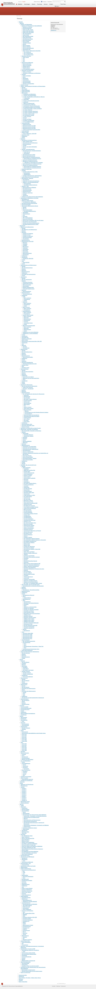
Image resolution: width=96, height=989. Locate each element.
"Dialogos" (26, 554)
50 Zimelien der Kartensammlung (28, 274)
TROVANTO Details (27, 42)
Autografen (25, 437)
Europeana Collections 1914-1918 (30, 917)
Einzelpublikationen (27, 311)
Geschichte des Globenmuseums (28, 688)
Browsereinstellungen (27, 28)
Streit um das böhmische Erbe (28, 838)
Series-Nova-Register (27, 455)
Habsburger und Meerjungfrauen (30, 580)
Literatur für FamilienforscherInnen (30, 159)
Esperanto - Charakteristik (28, 388)
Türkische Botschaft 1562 (29, 472)
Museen (33, 4)
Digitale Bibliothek (24, 896)
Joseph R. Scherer (27, 407)
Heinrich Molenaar (27, 403)
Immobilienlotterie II (28, 517)
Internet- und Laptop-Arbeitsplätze (30, 146)
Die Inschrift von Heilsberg (29, 542)
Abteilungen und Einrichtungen (27, 784)
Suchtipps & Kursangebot (26, 776)
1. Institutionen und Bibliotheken (29, 94)
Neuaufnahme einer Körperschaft (29, 221)
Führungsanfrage (25, 724)
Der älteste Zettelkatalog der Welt (29, 847)
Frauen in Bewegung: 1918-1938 (29, 133)
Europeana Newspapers (28, 919)
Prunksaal (23, 660)
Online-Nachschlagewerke (27, 650)
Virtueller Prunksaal (26, 671)
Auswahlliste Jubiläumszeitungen (30, 184)
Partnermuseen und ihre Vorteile (28, 952)
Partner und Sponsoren (25, 972)
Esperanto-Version (25, 426)
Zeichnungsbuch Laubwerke (29, 478)
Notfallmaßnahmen (26, 884)
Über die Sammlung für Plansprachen (29, 386)
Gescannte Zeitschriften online (28, 425)
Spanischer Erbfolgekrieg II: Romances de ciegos (34, 568)
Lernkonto (25, 772)
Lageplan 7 (24, 796)
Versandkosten (26, 238)
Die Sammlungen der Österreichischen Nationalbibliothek (34, 814)
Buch (24, 871)
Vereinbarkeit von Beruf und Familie (28, 866)
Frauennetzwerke (25, 130)
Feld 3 (25, 647)
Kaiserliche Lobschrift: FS (29, 628)
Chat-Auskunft (27, 153)
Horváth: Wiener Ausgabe (28, 315)
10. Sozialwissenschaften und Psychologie (31, 107)
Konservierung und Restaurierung (29, 869)
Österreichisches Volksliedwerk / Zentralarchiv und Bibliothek (36, 825)
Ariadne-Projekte (25, 132)
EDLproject (25, 933)
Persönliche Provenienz (27, 282)
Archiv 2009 (24, 739)
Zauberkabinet (27, 482)
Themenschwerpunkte (27, 294)
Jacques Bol (26, 395)
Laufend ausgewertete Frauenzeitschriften (31, 129)
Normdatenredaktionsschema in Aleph (30, 224)
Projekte (23, 259)
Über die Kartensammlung (27, 267)
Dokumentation (26, 286)
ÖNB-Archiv (25, 442)
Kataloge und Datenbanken (26, 24)
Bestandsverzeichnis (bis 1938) (29, 125)
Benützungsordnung (27, 144)
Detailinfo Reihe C (26, 67)
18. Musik (25, 117)
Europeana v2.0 (26, 921)
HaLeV (24, 596)
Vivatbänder (25, 248)
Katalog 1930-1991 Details (28, 31)
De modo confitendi (28, 572)
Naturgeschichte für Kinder (29, 574)
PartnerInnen (25, 766)
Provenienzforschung (25, 709)
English (23, 1)
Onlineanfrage (25, 964)
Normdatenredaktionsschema (30, 211)
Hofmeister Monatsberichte (27, 362)
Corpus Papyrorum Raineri (28, 376)
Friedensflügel (26, 668)
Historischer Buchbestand (28, 876)
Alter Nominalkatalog (27, 33)
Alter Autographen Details (28, 36)
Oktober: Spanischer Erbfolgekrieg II (31, 566)
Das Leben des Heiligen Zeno (30, 522)
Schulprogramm (24, 726)
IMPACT (24, 922)
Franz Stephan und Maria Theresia (31, 507)
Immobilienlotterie (27, 516)
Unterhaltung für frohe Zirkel (29, 520)
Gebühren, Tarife (25, 186)
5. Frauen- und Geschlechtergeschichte (31, 100)
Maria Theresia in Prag (28, 501)
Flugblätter (25, 245)
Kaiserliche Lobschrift (28, 616)
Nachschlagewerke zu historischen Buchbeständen (33, 585)
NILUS (24, 379)
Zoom (24, 695)
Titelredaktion (25, 212)
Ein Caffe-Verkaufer (28, 510)
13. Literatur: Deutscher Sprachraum (30, 111)
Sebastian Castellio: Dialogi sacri (30, 553)
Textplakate (25, 244)
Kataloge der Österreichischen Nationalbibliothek (32, 25)
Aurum (23, 755)
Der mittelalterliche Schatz (27, 835)
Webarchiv (24, 345)
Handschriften (25, 433)
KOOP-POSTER (26, 262)
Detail (24, 693)
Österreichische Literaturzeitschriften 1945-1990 (32, 341)
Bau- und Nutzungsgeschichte (29, 641)
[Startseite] (16, 4)
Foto (24, 873)
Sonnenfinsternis (27, 601)
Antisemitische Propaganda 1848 (30, 503)
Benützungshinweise (27, 63)
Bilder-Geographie (27, 509)
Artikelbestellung (27, 174)
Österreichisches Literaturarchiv (30, 821)
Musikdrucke (21, 976)
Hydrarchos (26, 562)
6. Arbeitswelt (25, 102)
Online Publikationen (27, 909)
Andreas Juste (27, 401)
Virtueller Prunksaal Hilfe (28, 674)
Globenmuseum (24, 684)
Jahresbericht (24, 830)
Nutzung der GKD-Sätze (28, 219)
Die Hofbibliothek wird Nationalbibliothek (30, 851)
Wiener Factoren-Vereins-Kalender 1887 (32, 563)
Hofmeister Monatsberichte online (30, 363)
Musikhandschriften (23, 975)
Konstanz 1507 (27, 514)
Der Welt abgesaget (28, 488)
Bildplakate (25, 242)
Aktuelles (23, 87)
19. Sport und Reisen (27, 119)
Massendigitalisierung (27, 900)
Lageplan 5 (24, 793)
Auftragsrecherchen (27, 191)
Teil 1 (24, 58)
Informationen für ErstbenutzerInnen (29, 140)
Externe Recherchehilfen (28, 357)
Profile (24, 296)
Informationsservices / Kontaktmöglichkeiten (32, 150)
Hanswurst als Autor (28, 504)
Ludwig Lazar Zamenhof (28, 387)
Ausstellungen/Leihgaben (27, 880)
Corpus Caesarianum (28, 474)
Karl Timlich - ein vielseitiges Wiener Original (33, 583)
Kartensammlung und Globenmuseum (28, 265)
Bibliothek (20, 4)
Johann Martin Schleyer (28, 408)
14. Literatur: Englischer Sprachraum (30, 112)
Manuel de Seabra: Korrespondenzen (31, 415)
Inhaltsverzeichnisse (27, 124)
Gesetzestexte (26, 79)
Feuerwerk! (26, 486)
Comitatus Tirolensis (28, 537)
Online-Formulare (24, 777)
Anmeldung (25, 771)
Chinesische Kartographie (29, 626)
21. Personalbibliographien (28, 121)
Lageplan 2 (24, 789)
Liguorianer (26, 480)
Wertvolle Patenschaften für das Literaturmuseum (32, 971)
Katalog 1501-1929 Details (28, 32)
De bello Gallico (27, 471)
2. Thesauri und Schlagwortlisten (29, 95)
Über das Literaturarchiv (27, 279)
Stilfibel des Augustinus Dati (29, 470)
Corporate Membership (26, 956)
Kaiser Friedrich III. (26, 837)
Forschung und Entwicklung (27, 910)
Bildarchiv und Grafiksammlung (27, 226)
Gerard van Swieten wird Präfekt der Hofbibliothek (32, 846)
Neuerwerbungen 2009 (27, 635)
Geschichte (25, 216)
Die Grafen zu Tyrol (28, 533)
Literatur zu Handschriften (28, 451)
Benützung (23, 138)
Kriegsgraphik (25, 251)
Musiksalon (24, 361)
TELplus (24, 934)
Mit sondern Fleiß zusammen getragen (32, 557)
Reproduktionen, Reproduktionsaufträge (31, 589)
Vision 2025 (24, 833)
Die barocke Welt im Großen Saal (29, 844)
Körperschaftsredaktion (27, 209)
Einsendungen (26, 254)
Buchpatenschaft (25, 879)
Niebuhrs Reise (27, 545)
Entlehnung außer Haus (27, 169)
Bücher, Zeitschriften (23, 981)
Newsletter (49, 1)
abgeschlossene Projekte (28, 925)
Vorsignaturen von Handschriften (29, 446)
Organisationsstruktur (26, 897)
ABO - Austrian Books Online (28, 913)
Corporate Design (25, 864)
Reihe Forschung (26, 307)
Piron (25, 405)
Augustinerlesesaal (26, 639)
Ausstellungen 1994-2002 (28, 258)
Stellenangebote (24, 867)
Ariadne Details (26, 35)
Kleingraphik (25, 250)
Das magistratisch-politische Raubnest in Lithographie (35, 539)
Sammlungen (27, 4)
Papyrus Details (26, 41)
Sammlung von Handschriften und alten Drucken (31, 428)
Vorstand (23, 958)
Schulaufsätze (25, 249)
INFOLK (24, 44)
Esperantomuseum (25, 699)
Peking (25, 605)
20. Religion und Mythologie (28, 120)
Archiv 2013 (24, 734)
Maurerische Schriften (28, 524)
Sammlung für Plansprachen (26, 384)
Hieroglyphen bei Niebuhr (29, 547)
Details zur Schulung (27, 71)
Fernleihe (24, 170)
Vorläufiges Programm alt (27, 891)
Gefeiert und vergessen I (29, 528)
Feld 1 (25, 643)
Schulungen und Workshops (27, 70)
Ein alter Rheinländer (28, 512)
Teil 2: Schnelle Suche (28, 53)
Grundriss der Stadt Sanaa (29, 546)
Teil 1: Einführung (27, 52)
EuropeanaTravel (26, 930)
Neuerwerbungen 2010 (27, 637)
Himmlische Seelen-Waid (29, 492)
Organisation (23, 806)
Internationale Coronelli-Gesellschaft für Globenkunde (33, 697)
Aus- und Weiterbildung (25, 760)
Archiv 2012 (24, 735)
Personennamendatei (26, 204)
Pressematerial (25, 731)
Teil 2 (24, 59)
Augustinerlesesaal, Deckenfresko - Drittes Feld (33, 646)
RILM (23, 366)
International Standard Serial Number (29, 203)
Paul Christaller (27, 397)
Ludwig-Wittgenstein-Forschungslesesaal (30, 177)
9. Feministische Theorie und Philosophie (31, 106)
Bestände (24, 230)
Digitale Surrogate (26, 906)
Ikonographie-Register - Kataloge (29, 458)
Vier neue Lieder (27, 499)
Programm (24, 893)
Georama (26, 559)
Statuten (23, 959)
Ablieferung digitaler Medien (27, 200)
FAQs (24, 775)
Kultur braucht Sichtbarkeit (27, 854)
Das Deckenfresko (26, 642)
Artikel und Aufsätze (27, 75)
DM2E (24, 915)
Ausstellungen (24, 257)
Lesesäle (24, 145)
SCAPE (24, 923)
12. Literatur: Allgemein (27, 109)
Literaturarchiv (24, 276)
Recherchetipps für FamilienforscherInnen (31, 157)
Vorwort (24, 812)
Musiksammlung (24, 349)
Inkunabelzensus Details (28, 38)
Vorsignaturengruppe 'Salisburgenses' (30, 449)
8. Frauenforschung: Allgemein (29, 104)
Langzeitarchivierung (26, 902)
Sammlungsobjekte (27, 82)
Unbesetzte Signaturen (28, 434)
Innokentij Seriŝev (27, 417)
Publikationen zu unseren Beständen (30, 333)
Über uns (57, 6)
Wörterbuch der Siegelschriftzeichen (31, 603)
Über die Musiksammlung (27, 351)
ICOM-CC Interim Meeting (27, 888)
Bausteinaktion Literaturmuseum (28, 969)
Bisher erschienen (27, 297)
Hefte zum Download (27, 65)
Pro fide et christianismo (29, 484)
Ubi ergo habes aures (28, 532)
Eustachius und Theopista (29, 555)
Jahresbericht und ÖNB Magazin (27, 856)
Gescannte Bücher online (27, 424)
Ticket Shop (63, 4)
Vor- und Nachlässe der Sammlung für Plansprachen (33, 393)
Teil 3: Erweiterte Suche (28, 54)
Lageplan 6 (24, 795)
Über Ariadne (24, 88)
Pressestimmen (27, 299)
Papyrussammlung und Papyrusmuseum (32, 819)
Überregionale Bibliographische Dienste (30, 205)
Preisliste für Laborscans (28, 236)
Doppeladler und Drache (29, 610)
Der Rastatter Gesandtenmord (30, 541)
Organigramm (24, 808)
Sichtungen (25, 301)
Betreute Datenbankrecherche (29, 155)
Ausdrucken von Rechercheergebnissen (31, 180)
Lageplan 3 (24, 791)
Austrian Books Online (25, 940)
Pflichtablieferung (25, 199)
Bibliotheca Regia (25, 841)
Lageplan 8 (24, 797)
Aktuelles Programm (26, 727)
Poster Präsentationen (26, 894)
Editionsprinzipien (27, 319)
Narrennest (26, 479)
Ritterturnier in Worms (28, 500)
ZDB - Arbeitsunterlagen (28, 217)
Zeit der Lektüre (25, 850)
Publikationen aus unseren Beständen (30, 332)
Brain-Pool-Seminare (26, 770)
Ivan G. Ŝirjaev (27, 418)
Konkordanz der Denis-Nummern (29, 447)
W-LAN (24, 148)
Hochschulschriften (26, 81)
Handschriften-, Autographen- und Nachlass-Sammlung (35, 816)
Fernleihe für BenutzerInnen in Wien (30, 171)
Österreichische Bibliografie (27, 62)
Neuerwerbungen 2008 (27, 634)
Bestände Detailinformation (28, 287)
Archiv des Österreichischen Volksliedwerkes (30, 651)
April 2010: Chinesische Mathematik (31, 622)
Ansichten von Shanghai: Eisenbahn (31, 609)
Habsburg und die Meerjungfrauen (31, 581)
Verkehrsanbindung (25, 802)
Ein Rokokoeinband (28, 491)
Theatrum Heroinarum (28, 576)
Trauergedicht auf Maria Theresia (30, 513)
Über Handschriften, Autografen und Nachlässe (31, 430)
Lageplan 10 (24, 800)
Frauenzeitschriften (26, 123)
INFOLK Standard (26, 45)
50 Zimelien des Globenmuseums (29, 691)
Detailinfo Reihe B (26, 66)
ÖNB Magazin (24, 859)
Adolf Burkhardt (27, 396)
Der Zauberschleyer (28, 496)
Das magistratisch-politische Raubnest (31, 538)
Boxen (24, 877)
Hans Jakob (26, 420)
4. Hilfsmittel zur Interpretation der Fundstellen (33, 162)
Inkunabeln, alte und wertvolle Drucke (28, 464)
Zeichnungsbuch (27, 476)
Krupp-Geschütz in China (29, 612)
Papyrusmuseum (24, 677)
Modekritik (26, 570)
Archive (24, 439)
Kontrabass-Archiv (25, 367)
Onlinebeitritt (24, 955)
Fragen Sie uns (27, 152)
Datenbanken (25, 78)
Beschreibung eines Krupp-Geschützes (32, 613)
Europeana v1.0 (26, 927)
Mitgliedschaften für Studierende (28, 960)
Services (45, 4)
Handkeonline (24, 342)
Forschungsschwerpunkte (26, 708)
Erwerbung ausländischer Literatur (30, 827)
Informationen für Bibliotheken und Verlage (29, 198)
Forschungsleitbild (24, 706)
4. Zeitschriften (27, 98)
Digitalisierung (24, 898)
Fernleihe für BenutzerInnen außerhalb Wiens (32, 175)
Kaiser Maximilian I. (26, 839)
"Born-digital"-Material (27, 905)
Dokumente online (25, 134)
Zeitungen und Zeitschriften (28, 83)
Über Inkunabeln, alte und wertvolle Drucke (31, 584)
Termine (24, 764)
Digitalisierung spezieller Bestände (30, 901)
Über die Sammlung (26, 653)
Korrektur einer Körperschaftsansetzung (31, 223)
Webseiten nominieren (27, 939)
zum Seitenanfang (61, 983)
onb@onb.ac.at (53, 30)
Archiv (23, 631)
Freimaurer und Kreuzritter (29, 579)
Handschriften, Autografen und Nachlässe (29, 429)
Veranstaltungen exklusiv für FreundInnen (30, 950)
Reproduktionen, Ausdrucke (27, 178)
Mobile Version (37, 1)
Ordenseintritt (26, 487)
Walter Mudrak (27, 404)
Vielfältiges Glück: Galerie (29, 618)
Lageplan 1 (24, 788)
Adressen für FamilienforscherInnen (30, 165)
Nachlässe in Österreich (27, 338)
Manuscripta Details (27, 40)
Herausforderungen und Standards (30, 904)
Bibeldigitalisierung (26, 599)
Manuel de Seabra (27, 409)
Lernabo (24, 773)
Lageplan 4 (24, 792)
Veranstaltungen (25, 337)
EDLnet (24, 931)
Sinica (24, 600)
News (22, 742)
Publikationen (24, 136)
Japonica (24, 629)
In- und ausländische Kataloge (28, 69)
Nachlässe (25, 438)
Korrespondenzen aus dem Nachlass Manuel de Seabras (36, 412)
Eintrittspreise (23, 718)
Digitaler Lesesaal (24, 84)
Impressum (63, 986)
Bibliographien (25, 92)
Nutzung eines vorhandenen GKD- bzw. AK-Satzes (33, 220)
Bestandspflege (25, 875)
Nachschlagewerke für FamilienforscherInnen (32, 163)
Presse (22, 730)
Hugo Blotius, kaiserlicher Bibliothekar (29, 843)
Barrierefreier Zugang (25, 801)
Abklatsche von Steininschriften (30, 606)
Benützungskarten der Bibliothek (29, 187)
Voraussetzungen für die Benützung (30, 142)
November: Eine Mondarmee (30, 567)
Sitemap (58, 986)
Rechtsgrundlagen (25, 809)
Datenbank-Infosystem (26, 56)
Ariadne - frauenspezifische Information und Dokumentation (33, 86)
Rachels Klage (27, 489)
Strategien (25, 937)
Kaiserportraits (27, 493)
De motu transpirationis (28, 518)
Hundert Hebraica (27, 597)
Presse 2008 (24, 741)
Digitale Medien (26, 829)
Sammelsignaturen (26, 450)
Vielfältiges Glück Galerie (29, 621)
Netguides (24, 729)
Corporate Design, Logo (26, 863)
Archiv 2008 (24, 750)
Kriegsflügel (25, 667)
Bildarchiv (26, 818)
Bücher (24, 77)
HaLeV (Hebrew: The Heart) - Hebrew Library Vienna (30, 977)
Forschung (39, 4)
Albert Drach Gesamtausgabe (29, 325)
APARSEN (25, 914)
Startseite (21, 21)
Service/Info (24, 883)
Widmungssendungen (27, 253)
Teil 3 (24, 61)
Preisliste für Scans (27, 234)
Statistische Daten (25, 831)
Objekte (23, 681)
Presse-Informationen (26, 942)
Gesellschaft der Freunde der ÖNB (28, 948)
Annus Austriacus (27, 571)
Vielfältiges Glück (27, 614)
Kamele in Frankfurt (28, 475)
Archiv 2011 (24, 737)
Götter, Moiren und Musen (29, 551)
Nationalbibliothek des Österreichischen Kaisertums (32, 848)
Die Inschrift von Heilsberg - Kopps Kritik (32, 549)
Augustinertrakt (25, 756)
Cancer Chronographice (29, 526)
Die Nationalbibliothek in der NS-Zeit (29, 852)
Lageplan (23, 787)
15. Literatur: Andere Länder (28, 113)
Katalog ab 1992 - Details (28, 29)
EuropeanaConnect (27, 926)
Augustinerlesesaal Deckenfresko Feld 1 (31, 649)
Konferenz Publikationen (27, 889)
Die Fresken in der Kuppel (28, 670)
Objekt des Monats (26, 467)
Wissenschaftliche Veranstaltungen (28, 713)
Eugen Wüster (27, 421)
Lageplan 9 (24, 798)
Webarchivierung (25, 935)
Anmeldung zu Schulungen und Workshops (31, 73)
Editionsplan (26, 317)
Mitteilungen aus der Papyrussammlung (31, 378)
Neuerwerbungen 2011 (27, 638)
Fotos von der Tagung (26, 892)
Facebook (44, 1)
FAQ (23, 938)
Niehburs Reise (27, 543)
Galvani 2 (26, 535)
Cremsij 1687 (26, 578)
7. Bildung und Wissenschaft (28, 103)
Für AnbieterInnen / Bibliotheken (29, 201)
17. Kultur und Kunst (27, 116)
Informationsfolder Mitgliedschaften (29, 954)
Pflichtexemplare (26, 813)
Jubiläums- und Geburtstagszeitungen (30, 182)
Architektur (24, 663)
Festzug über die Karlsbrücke (30, 508)
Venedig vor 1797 (27, 521)
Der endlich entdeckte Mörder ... (30, 483)
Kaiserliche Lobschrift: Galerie (30, 617)
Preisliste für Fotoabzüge (28, 233)
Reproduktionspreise (27, 188)
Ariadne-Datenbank (26, 90)
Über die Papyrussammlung (27, 371)
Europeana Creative (27, 918)
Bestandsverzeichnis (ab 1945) (29, 127)
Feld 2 (25, 645)
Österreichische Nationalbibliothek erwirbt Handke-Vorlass (34, 733)
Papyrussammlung (24, 368)
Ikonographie (24, 666)
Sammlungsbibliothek (27, 441)
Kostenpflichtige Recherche (27, 779)
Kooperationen (26, 908)
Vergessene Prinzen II (28, 529)
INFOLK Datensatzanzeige (28, 48)
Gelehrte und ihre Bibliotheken (28, 842)
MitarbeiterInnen (24, 785)
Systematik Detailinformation (28, 288)
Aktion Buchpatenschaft (25, 962)
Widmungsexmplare (27, 284)
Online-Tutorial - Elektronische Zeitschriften (31, 50)
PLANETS (25, 929)
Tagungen (25, 346)
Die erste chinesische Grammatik (30, 625)
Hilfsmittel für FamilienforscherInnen (30, 161)
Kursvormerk (26, 768)
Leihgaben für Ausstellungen (26, 780)
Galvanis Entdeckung (28, 534)
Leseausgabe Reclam (28, 322)
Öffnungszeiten (24, 717)
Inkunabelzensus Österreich (28, 595)
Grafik (24, 872)
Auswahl (24, 692)
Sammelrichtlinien (25, 810)
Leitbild (22, 805)
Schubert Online (25, 365)
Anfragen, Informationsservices (28, 149)
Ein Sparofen (26, 550)
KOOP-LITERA (25, 340)
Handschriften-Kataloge (28, 436)
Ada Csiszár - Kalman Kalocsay (30, 399)
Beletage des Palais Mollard (27, 759)
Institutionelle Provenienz (28, 283)
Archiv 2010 (24, 738)
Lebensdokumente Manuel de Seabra (31, 416)
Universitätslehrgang (26, 763)
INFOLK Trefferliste (27, 46)
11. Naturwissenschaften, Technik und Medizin (32, 108)
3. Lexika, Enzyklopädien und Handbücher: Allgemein (34, 96)
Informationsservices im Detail (29, 154)
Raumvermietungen (25, 752)
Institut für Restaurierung (26, 868)
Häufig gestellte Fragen (27, 141)
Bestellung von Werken (27, 27)
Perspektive (26, 604)
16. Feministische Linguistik (28, 115)
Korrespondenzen (28, 413)
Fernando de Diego (28, 400)
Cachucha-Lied (27, 497)
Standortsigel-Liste (26, 49)
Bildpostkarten (26, 246)
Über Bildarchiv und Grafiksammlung (29, 229)
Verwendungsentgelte (27, 190)
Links (24, 215)
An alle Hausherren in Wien (29, 495)
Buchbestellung (27, 173)
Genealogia (26, 558)
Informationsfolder (25, 963)
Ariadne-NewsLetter (26, 91)
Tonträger (21, 980)
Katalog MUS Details (27, 37)
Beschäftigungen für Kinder (29, 505)
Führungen (23, 722)
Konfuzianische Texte (28, 624)
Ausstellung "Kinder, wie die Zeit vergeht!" (30, 965)
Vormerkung (25, 767)
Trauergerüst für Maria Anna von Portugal (32, 530)
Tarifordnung (25, 195)
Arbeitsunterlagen (26, 213)
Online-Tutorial (26, 57)
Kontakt (51, 4)
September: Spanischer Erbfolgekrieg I (32, 564)
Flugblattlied (26, 468)
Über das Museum (25, 662)
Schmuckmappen (27, 183)
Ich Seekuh (26, 575)
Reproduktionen (26, 179)
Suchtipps (24, 74)
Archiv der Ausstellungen (28, 676)
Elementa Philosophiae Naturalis (30, 560)
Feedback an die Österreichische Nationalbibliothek (32, 196)
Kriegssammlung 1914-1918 (27, 241)
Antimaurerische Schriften (29, 525)
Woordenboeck (27, 630)
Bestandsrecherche (26, 240)
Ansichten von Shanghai (29, 608)
